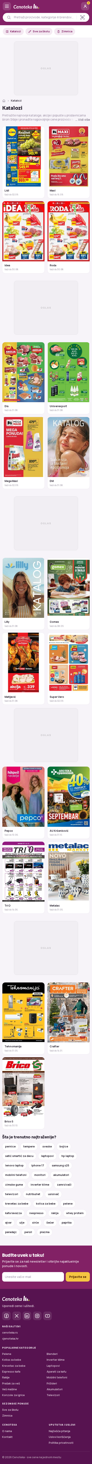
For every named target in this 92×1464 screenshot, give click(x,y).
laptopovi (47, 1156)
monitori (40, 1175)
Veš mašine (9, 1389)
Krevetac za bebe (13, 1366)
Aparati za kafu (56, 1371)
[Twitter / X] (16, 1316)
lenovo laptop (14, 1165)
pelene (68, 1203)
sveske (47, 1146)
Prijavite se (77, 1277)
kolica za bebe (45, 1203)
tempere (29, 1146)
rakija (54, 1213)
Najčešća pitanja (59, 1431)
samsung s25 (60, 1165)
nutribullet (33, 1194)
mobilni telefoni (16, 1175)
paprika (66, 1222)
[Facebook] (6, 1316)
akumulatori (61, 1175)
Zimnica (66, 31)
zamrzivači (64, 1184)
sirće (35, 1222)
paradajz (11, 1232)
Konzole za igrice (13, 1395)
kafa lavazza (13, 1213)
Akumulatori (54, 1389)
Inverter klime (56, 1360)
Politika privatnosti (61, 1443)
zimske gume (14, 1184)
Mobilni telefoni (57, 1377)
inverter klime (40, 1184)
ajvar (8, 1222)
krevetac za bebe (16, 1203)
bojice (63, 1146)
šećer (50, 1222)
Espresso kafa (11, 1371)
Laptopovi (53, 1366)
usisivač (53, 1194)
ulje (21, 1222)
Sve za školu (41, 31)
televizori (11, 1194)
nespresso (36, 1213)
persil (28, 1232)
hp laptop (67, 1156)
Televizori (53, 1395)
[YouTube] (47, 1316)
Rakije (6, 1377)
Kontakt (7, 1437)
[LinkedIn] (27, 1316)
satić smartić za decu (19, 1156)
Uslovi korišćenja (60, 1437)
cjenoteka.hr (10, 1338)
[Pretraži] (9, 17)
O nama (7, 1431)
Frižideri (52, 1383)
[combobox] (44, 17)
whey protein (75, 1213)
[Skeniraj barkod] (82, 17)
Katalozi (15, 31)
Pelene (6, 1354)
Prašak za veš (11, 1383)
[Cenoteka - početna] (46, 6)
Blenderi (52, 1354)
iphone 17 (37, 1165)
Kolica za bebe (11, 1360)
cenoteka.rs (10, 1332)
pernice (10, 1146)
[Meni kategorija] (7, 6)
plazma (44, 1232)
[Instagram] (37, 1316)
